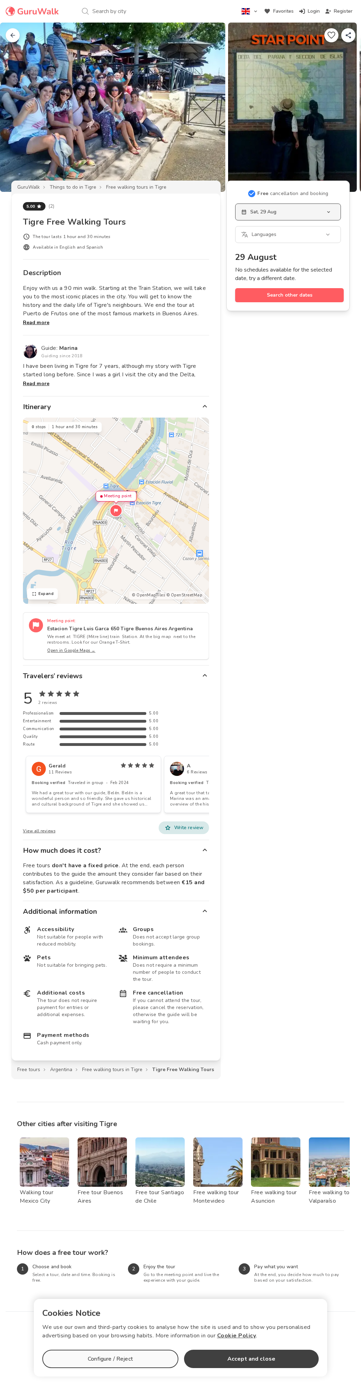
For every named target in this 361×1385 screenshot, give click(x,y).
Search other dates (289, 295)
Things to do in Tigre (73, 187)
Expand (46, 593)
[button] (116, 510)
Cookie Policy (236, 1336)
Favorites (283, 11)
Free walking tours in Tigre (136, 187)
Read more (36, 322)
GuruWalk (28, 187)
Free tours (28, 1069)
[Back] (13, 35)
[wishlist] (331, 35)
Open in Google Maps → (71, 650)
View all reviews (39, 831)
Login (314, 11)
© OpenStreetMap (184, 595)
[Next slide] (344, 107)
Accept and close (251, 1359)
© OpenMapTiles (148, 595)
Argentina (61, 1069)
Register (343, 11)
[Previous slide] (17, 107)
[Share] (348, 35)
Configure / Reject (110, 1359)
